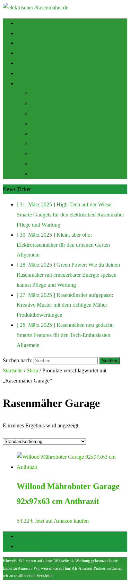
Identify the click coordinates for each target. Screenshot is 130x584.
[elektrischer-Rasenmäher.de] (35, 7)
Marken (39, 153)
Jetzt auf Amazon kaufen (62, 521)
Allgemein (42, 133)
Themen (26, 83)
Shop (22, 43)
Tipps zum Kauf (34, 33)
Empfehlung (30, 53)
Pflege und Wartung (52, 123)
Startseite (26, 23)
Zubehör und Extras (52, 163)
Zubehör (26, 63)
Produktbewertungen (53, 143)
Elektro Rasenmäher (53, 113)
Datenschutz (30, 546)
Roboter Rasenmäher (54, 103)
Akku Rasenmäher (51, 93)
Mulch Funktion (34, 73)
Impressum (29, 536)
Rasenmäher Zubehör (54, 173)
